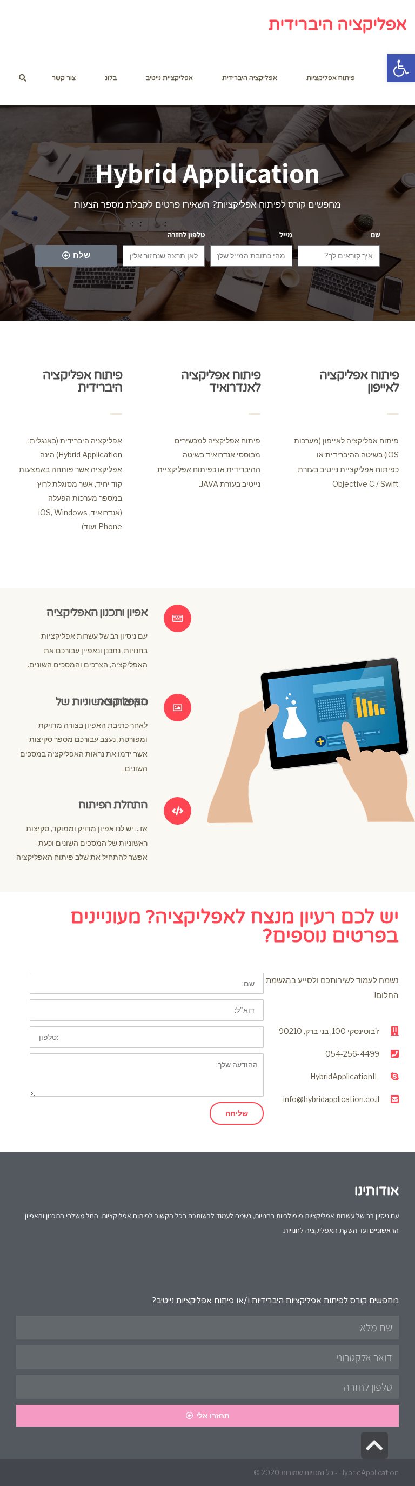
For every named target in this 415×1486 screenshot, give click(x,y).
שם (375, 235)
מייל (285, 235)
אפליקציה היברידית (338, 24)
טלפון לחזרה (186, 235)
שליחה (236, 1113)
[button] (401, 68)
